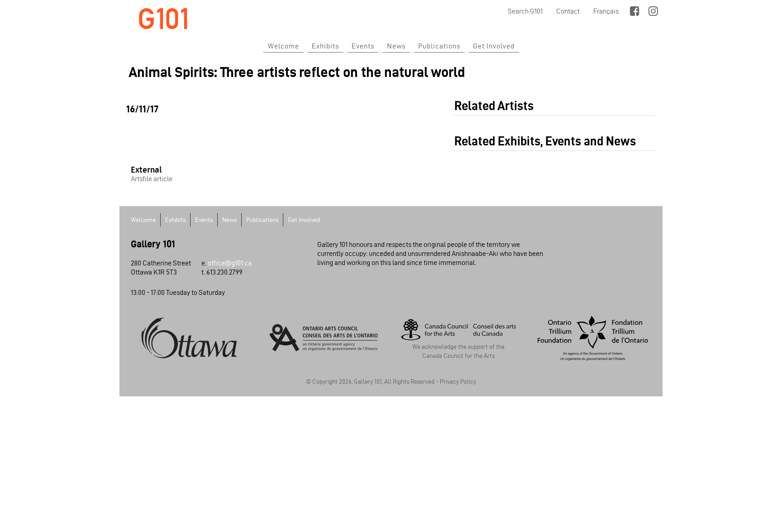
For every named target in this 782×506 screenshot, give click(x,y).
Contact (568, 11)
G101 (163, 18)
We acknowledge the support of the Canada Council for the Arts (458, 351)
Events (363, 46)
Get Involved (494, 46)
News (396, 46)
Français (606, 11)
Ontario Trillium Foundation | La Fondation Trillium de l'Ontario (593, 338)
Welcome (283, 46)
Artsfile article (151, 179)
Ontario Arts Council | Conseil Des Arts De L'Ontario (324, 338)
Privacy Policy (458, 381)
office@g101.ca (230, 263)
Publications (439, 46)
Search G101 (525, 11)
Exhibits (325, 46)
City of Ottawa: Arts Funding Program (189, 338)
